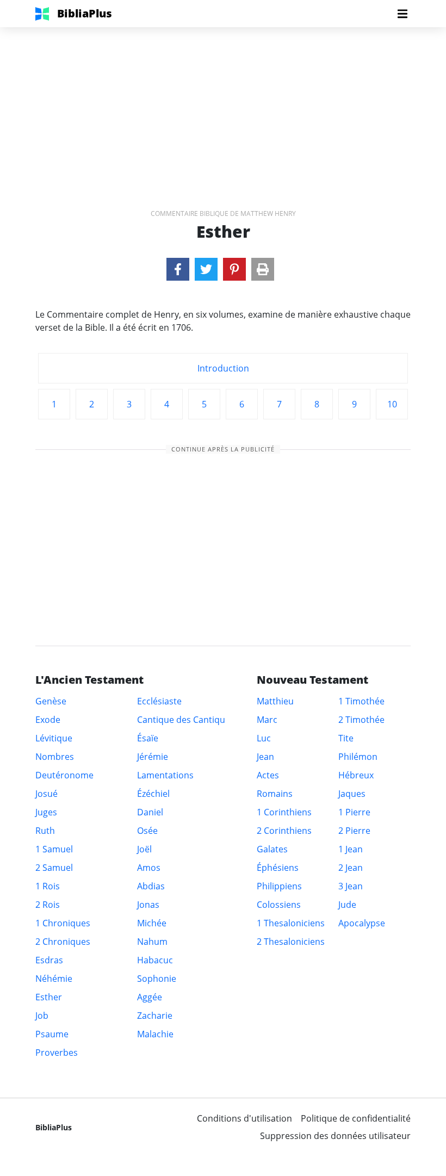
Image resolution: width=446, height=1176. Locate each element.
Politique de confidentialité (356, 1118)
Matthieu (275, 701)
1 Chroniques (62, 923)
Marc (267, 720)
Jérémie (152, 757)
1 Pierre (354, 812)
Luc (264, 738)
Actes (268, 775)
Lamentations (165, 775)
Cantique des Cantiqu (181, 720)
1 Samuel (54, 849)
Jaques (352, 794)
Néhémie (53, 979)
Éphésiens (278, 868)
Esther (48, 997)
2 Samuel (54, 868)
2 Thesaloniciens (291, 942)
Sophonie (156, 979)
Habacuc (155, 960)
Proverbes (56, 1053)
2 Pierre (354, 831)
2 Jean (350, 868)
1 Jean (350, 849)
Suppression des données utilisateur (335, 1136)
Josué (46, 794)
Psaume (52, 1034)
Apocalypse (361, 923)
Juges (46, 812)
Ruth (45, 831)
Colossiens (279, 905)
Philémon (357, 757)
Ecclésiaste (159, 701)
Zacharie (154, 1016)
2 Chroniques (62, 942)
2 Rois (47, 905)
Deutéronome (64, 775)
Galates (272, 849)
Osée (147, 831)
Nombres (54, 757)
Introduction (223, 368)
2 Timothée (361, 720)
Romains (275, 794)
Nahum (152, 942)
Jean (265, 757)
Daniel (150, 812)
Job (41, 1016)
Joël (144, 849)
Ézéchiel (153, 794)
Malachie (155, 1034)
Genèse (50, 701)
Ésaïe (147, 738)
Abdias (151, 886)
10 (392, 404)
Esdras (49, 960)
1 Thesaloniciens (291, 923)
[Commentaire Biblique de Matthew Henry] (177, 269)
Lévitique (53, 738)
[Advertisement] (223, 103)
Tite (346, 738)
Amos (148, 868)
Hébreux (356, 775)
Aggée (149, 997)
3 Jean (350, 886)
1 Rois (47, 886)
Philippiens (279, 886)
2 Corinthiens (284, 831)
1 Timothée (361, 701)
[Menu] (402, 13)
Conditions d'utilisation (244, 1118)
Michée (151, 923)
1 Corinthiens (284, 812)
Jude (347, 905)
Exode (47, 720)
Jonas (148, 905)
